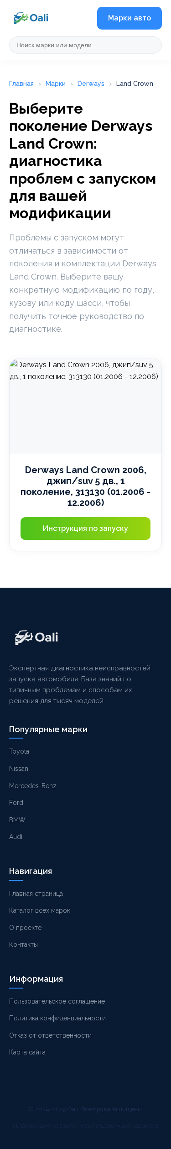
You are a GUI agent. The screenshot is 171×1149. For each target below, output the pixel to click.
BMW (17, 820)
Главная (21, 83)
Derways (91, 83)
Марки (56, 83)
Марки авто (129, 18)
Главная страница (36, 893)
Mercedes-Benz (33, 785)
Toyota (19, 751)
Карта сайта (27, 1052)
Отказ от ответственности (50, 1035)
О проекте (25, 927)
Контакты (23, 944)
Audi (15, 836)
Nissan (18, 768)
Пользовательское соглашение (57, 1001)
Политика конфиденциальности (57, 1018)
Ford (16, 802)
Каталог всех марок (39, 910)
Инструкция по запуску (85, 528)
